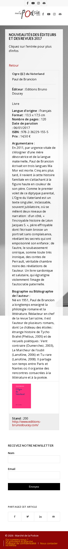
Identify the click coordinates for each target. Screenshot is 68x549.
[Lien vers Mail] (44, 3)
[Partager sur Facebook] (14, 516)
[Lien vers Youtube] (33, 3)
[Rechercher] (30, 14)
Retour (14, 65)
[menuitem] (30, 14)
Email (11, 469)
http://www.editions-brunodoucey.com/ (26, 423)
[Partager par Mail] (53, 516)
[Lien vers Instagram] (38, 3)
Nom (11, 453)
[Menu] (38, 14)
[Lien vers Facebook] (27, 3)
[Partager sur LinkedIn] (40, 516)
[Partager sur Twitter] (27, 516)
